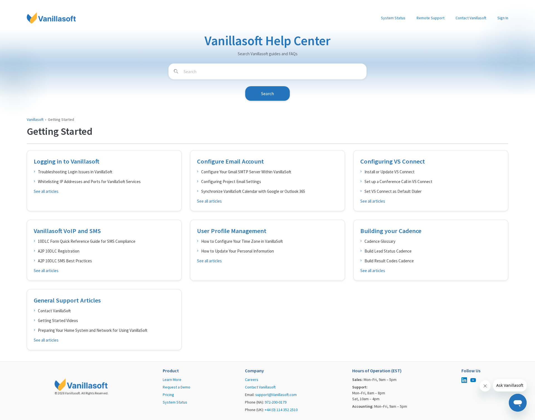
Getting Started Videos (58, 320)
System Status (393, 17)
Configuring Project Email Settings (231, 181)
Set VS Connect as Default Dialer (393, 191)
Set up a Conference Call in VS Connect (398, 181)
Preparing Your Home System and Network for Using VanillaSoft (92, 330)
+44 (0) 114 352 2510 (281, 409)
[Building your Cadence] (431, 250)
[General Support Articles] (104, 319)
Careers (251, 379)
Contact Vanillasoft (471, 17)
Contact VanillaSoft (54, 310)
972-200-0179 (275, 402)
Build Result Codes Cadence (389, 260)
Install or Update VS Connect (389, 171)
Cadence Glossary (379, 241)
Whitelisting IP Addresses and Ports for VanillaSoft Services (89, 181)
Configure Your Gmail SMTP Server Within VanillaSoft (246, 171)
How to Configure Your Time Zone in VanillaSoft (242, 241)
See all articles (46, 191)
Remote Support (430, 17)
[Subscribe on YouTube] (473, 380)
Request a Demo (176, 387)
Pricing (168, 394)
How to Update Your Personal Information (237, 251)
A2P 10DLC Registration (58, 251)
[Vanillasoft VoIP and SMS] (104, 250)
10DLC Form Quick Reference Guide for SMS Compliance (86, 241)
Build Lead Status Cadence (388, 251)
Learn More (172, 379)
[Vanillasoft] (51, 17)
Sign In (502, 17)
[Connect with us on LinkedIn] (464, 380)
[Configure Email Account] (267, 180)
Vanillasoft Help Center (267, 40)
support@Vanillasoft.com (276, 394)
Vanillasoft (35, 119)
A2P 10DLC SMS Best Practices (65, 260)
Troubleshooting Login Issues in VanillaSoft (75, 171)
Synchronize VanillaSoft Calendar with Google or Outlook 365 (253, 191)
